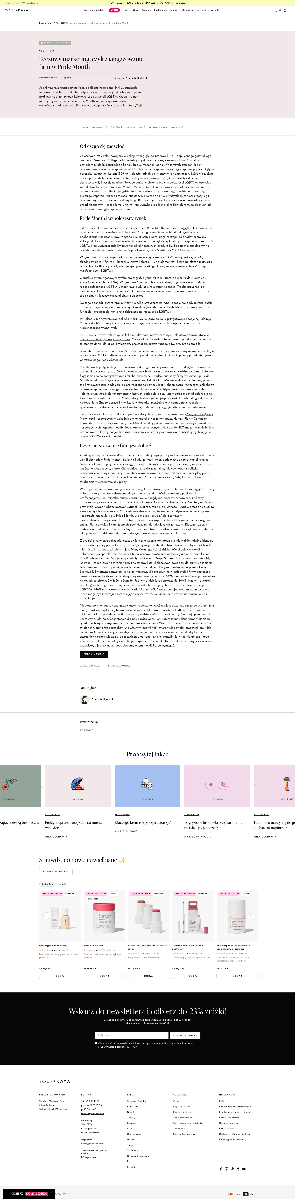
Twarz (130, 1145)
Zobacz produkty (56, 872)
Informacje (227, 1095)
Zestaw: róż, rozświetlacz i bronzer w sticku (148, 947)
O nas (176, 1101)
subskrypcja (32, 3)
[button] (253, 786)
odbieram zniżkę (185, 1036)
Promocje (132, 1123)
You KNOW (61, 23)
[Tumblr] (238, 1168)
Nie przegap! (180, 3)
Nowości (131, 1112)
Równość (87, 731)
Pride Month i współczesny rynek (126, 127)
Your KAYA (180, 1095)
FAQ (23, 3)
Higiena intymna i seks (138, 1156)
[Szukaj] (275, 10)
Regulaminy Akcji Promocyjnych (235, 1107)
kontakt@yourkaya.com (92, 1114)
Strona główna (46, 23)
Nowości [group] (62, 884)
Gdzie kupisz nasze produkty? (188, 1123)
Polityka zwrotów (227, 1129)
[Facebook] (220, 1168)
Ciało (129, 1129)
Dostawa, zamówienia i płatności (235, 1134)
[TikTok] (232, 1168)
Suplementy (133, 1150)
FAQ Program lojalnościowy (232, 1140)
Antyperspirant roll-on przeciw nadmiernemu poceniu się (233, 947)
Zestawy (131, 1118)
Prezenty (131, 1167)
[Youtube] (243, 1168)
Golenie (131, 1140)
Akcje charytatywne (183, 1118)
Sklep (130, 1095)
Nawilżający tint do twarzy (53, 946)
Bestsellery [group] (47, 884)
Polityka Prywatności (229, 1118)
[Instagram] (226, 1168)
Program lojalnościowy (184, 1134)
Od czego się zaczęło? (93, 127)
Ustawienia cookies (228, 1123)
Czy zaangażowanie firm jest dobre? (166, 127)
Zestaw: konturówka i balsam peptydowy (187, 947)
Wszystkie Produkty (136, 1101)
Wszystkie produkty (95, 10)
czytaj (16, 3)
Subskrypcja (179, 1129)
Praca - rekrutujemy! (183, 1112)
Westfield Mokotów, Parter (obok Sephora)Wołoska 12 (52, 1105)
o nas (8, 3)
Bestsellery (132, 1107)
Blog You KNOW (181, 1107)
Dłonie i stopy (134, 1134)
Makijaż (131, 1161)
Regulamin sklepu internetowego (235, 1112)
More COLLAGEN (93, 946)
